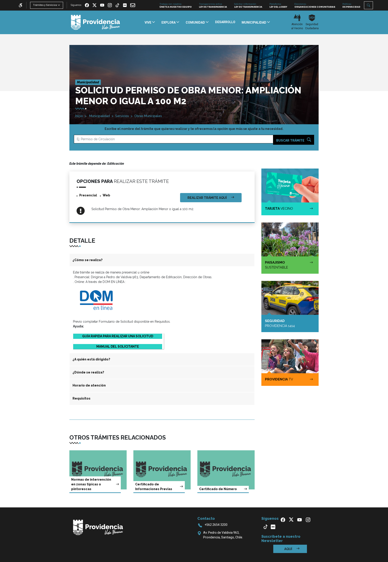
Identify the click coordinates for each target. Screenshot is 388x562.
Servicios (122, 116)
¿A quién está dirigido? (91, 359)
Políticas (351, 5)
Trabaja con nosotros (175, 5)
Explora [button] (168, 22)
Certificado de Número (218, 489)
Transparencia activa (213, 5)
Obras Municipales (148, 116)
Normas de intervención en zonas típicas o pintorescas (91, 484)
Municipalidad (99, 116)
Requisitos (81, 398)
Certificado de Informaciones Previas (153, 486)
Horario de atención (89, 385)
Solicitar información (248, 5)
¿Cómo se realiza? (88, 260)
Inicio (79, 116)
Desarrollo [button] (225, 22)
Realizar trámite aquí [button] (207, 198)
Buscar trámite (290, 140)
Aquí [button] (288, 549)
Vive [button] (148, 22)
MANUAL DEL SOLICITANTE (117, 346)
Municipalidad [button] (254, 22)
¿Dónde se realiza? (88, 372)
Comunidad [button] (196, 22)
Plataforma (278, 5)
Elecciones (314, 5)
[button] (368, 5)
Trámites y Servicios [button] (45, 5)
